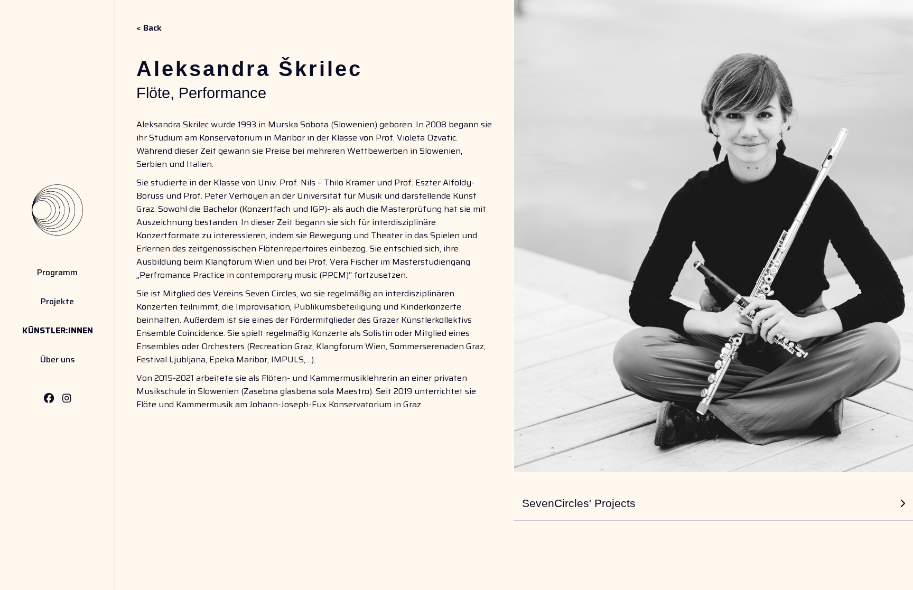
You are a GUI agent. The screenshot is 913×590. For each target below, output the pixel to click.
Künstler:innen (57, 330)
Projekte (57, 301)
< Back (149, 27)
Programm (57, 272)
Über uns (57, 359)
